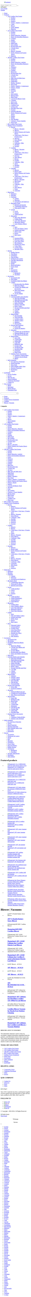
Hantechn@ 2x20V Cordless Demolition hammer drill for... (16, 809)
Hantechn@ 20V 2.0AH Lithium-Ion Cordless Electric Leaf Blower (16, 943)
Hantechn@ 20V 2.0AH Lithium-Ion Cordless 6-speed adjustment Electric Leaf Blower (16, 958)
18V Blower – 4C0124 (15, 968)
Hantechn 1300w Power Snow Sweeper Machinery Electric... (16, 904)
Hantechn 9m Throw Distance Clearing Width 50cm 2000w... (16, 885)
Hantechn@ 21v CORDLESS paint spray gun (16, 783)
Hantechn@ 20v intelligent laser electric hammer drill (16, 868)
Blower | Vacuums (9, 403)
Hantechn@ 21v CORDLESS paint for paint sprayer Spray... (16, 768)
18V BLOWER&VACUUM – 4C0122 (16, 985)
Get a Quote (4, 8)
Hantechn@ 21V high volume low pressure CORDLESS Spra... (17, 792)
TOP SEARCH (10, 1112)
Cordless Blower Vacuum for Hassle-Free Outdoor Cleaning (16, 1011)
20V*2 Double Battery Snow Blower (15, 920)
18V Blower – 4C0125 (15, 974)
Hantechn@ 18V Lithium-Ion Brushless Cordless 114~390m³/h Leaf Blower (17, 998)
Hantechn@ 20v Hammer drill (16, 861)
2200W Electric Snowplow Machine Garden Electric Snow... (17, 895)
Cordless (6, 401)
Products (6, 398)
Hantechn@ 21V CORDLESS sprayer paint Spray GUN (16, 775)
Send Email (4, 1116)
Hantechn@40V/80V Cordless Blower (15, 930)
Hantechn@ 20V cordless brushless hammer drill (15, 856)
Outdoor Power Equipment (11, 399)
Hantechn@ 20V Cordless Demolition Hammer (15, 817)
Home (5, 396)
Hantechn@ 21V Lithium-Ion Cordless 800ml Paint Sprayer (16, 800)
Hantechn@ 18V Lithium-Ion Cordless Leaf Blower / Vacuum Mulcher (17, 1025)
